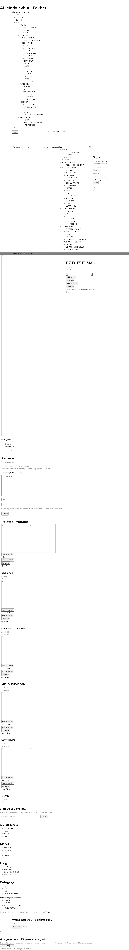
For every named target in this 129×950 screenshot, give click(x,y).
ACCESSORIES (25, 102)
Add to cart (71, 277)
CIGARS (26, 120)
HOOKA (23, 25)
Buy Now (70, 280)
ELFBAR (7, 572)
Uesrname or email (100, 164)
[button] (105, 18)
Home (14, 254)
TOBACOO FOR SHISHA (32, 40)
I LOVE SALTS (28, 61)
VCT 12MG (8, 740)
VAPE (25, 89)
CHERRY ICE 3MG (13, 628)
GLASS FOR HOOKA (31, 104)
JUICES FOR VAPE (26, 43)
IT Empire (48, 912)
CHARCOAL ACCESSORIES (33, 115)
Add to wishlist (72, 283)
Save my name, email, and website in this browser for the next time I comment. (32, 509)
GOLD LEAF (27, 56)
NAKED (26, 66)
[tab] (66, 444)
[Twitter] (67, 295)
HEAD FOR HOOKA (30, 107)
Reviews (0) (9, 447)
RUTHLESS (27, 76)
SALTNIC (26, 46)
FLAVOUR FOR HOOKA (28, 38)
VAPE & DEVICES (26, 84)
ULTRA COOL (28, 81)
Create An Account (100, 161)
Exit (12, 946)
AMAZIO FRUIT (29, 48)
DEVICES (26, 87)
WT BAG (26, 33)
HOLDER (26, 110)
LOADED (26, 63)
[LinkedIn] (68, 295)
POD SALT (27, 69)
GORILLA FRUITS (29, 58)
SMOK (29, 94)
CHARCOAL (24, 35)
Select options (6, 557)
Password (96, 170)
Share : (68, 292)
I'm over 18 (5, 946)
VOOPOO (31, 99)
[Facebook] (66, 295)
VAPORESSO (32, 97)
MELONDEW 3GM (13, 684)
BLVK (5, 795)
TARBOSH (27, 112)
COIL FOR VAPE (29, 92)
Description (9, 444)
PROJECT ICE (28, 71)
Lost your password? (100, 180)
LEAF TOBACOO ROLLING (33, 122)
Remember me (100, 177)
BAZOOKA (27, 51)
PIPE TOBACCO (29, 125)
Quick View (5, 566)
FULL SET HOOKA (30, 28)
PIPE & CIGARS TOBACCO (29, 117)
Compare (70, 287)
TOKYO (26, 79)
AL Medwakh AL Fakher (23, 8)
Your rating (5, 473)
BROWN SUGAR (29, 53)
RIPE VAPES (28, 74)
